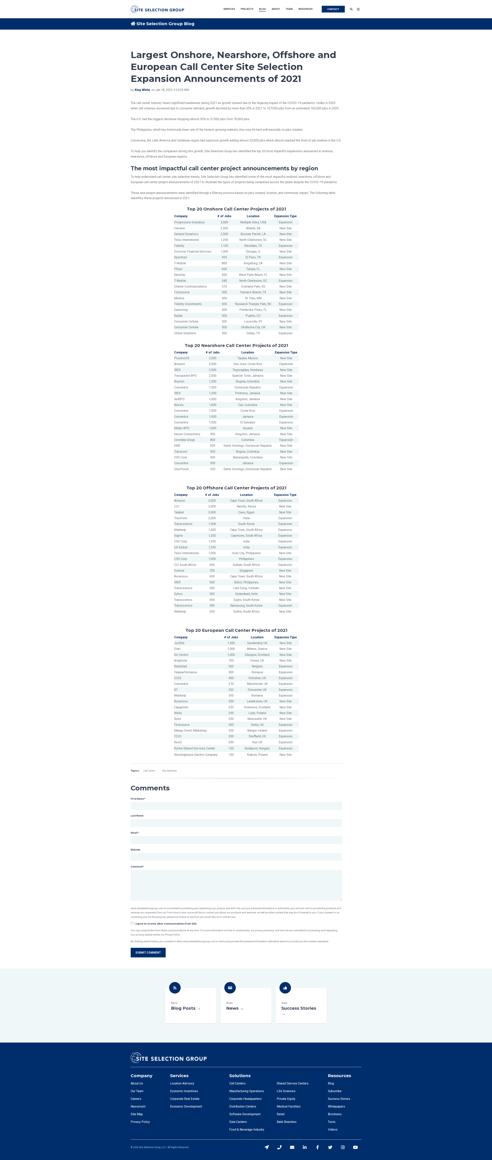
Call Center (149, 770)
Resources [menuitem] (305, 8)
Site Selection (169, 770)
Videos (332, 1129)
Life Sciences (286, 1091)
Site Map (137, 1114)
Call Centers (237, 1083)
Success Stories (301, 1005)
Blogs (190, 1005)
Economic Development (186, 1106)
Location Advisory (182, 1083)
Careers (136, 1099)
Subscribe (335, 1091)
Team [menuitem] (289, 8)
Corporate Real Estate (184, 1099)
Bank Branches (287, 1122)
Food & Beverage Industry (246, 1129)
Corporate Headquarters (245, 1099)
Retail (280, 1114)
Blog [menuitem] (262, 8)
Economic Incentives (184, 1091)
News (246, 1005)
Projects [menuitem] (247, 8)
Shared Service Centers (292, 1083)
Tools (331, 1122)
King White (142, 90)
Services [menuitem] (229, 8)
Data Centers (238, 1122)
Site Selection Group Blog (165, 23)
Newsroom (138, 1106)
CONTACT (333, 9)
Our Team (137, 1091)
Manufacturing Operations (246, 1091)
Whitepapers (336, 1106)
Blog (331, 1083)
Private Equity (286, 1099)
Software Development (244, 1114)
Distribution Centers (242, 1106)
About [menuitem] (276, 8)
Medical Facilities (289, 1106)
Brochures (335, 1114)
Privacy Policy (140, 1122)
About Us (137, 1083)
